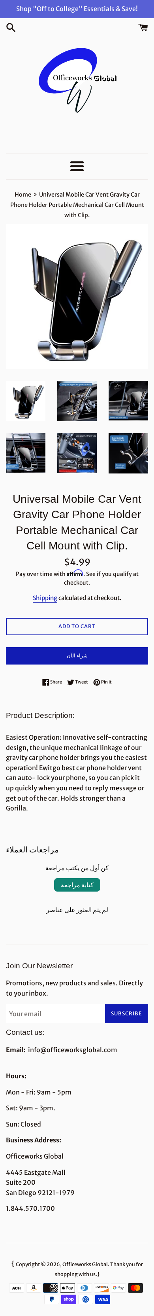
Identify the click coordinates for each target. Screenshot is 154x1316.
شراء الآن (77, 655)
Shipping (45, 598)
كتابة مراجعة (77, 885)
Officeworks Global (85, 1264)
